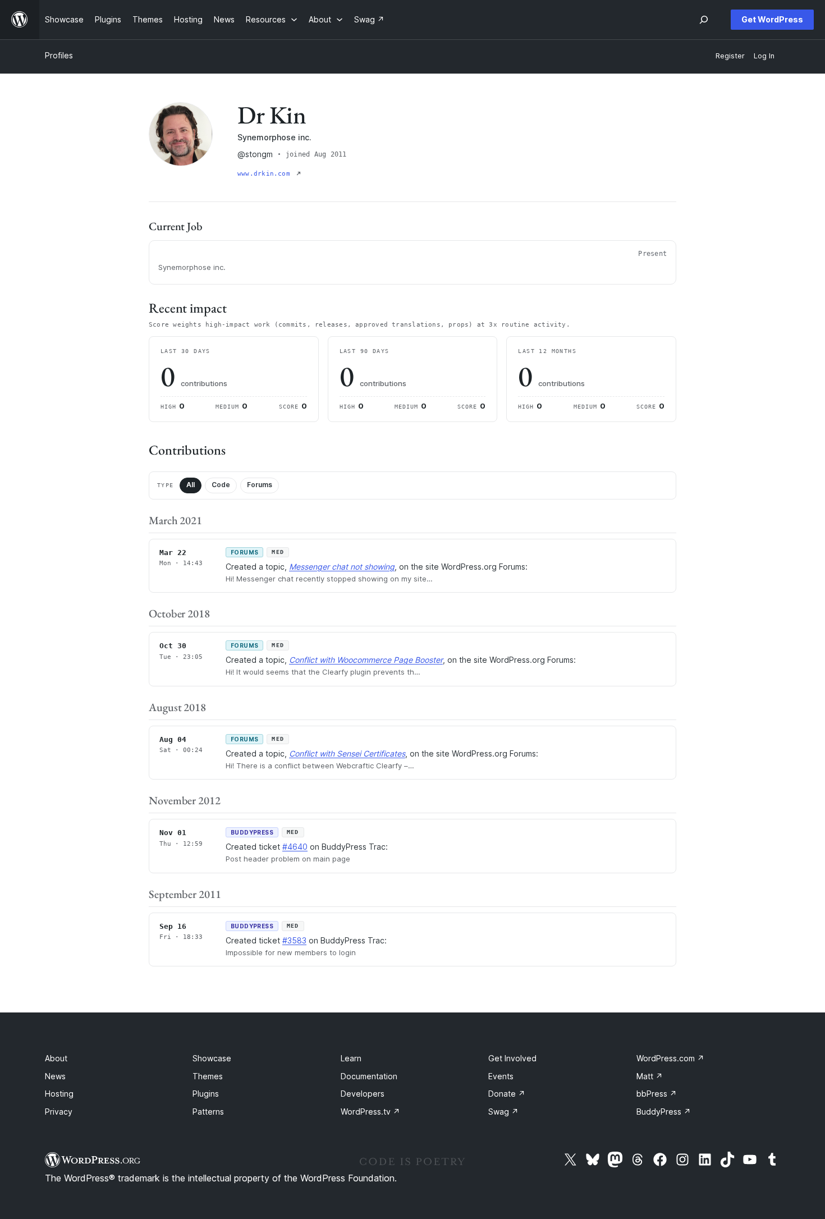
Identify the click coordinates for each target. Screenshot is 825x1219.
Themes (207, 1076)
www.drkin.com (265, 173)
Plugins (205, 1093)
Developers (362, 1093)
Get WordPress (772, 19)
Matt (649, 1076)
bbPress (656, 1093)
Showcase (211, 1058)
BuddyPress (663, 1111)
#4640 (295, 846)
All (190, 484)
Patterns (208, 1111)
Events (501, 1076)
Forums (259, 484)
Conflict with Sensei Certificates (347, 753)
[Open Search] (703, 19)
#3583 (294, 940)
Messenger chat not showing (342, 566)
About (56, 1058)
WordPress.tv (370, 1111)
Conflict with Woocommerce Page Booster (366, 660)
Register (730, 56)
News (55, 1076)
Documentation (369, 1076)
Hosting (59, 1093)
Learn (351, 1058)
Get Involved (512, 1058)
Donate (506, 1093)
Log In (764, 56)
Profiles (59, 55)
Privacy (58, 1111)
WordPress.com (670, 1058)
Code (221, 484)
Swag (503, 1111)
